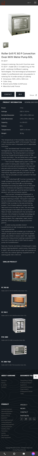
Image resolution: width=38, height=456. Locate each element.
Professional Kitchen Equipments (26, 384)
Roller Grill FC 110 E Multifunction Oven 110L (13, 315)
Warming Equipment (7, 411)
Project (23, 405)
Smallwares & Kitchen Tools (26, 393)
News (22, 408)
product (5, 404)
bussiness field (27, 375)
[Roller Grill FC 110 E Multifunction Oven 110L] (19, 301)
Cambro (3, 433)
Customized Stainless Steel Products (26, 388)
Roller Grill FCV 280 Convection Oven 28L (13, 340)
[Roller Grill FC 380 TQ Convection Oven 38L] (19, 350)
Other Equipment (6, 438)
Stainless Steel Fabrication (5, 430)
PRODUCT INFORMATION (12, 102)
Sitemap (23, 450)
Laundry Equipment (6, 427)
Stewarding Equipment (7, 424)
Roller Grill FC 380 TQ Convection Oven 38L (13, 365)
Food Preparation (6, 414)
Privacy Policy (16, 450)
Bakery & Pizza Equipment (5, 417)
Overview (4, 381)
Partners (3, 387)
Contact (8, 94)
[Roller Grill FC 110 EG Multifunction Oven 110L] (19, 276)
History (3, 383)
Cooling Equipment (6, 422)
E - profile (4, 385)
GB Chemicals (5, 435)
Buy (20, 94)
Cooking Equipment (6, 409)
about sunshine (8, 375)
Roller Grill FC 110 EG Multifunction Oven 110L (14, 291)
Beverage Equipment (7, 420)
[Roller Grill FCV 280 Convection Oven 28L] (19, 325)
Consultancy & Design (26, 381)
